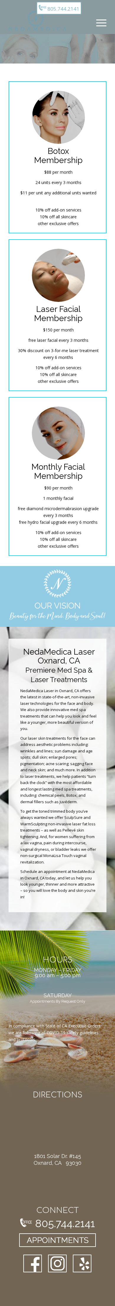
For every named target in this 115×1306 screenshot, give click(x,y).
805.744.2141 (62, 8)
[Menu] (98, 22)
